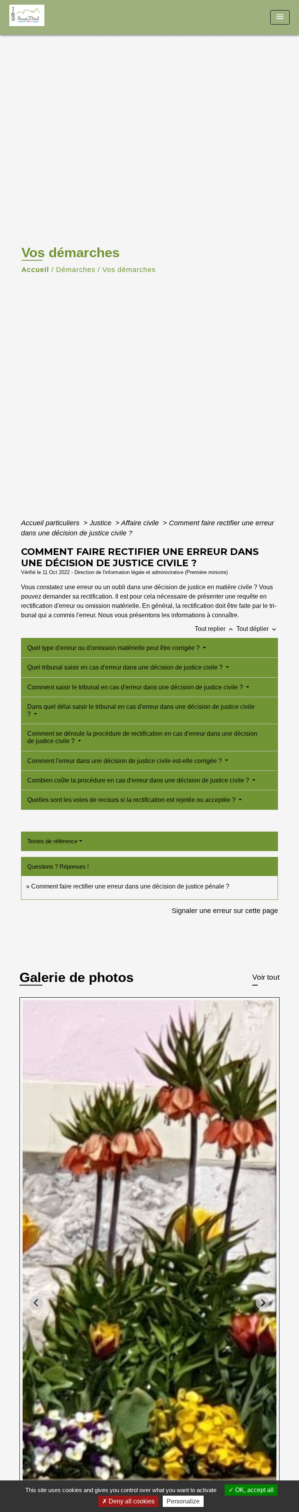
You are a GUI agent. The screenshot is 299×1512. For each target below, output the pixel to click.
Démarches (75, 270)
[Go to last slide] (36, 1303)
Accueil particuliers (51, 523)
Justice (101, 523)
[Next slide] (262, 1303)
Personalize (183, 1501)
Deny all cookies (131, 1501)
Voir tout (266, 977)
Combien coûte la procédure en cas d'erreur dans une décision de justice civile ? (139, 780)
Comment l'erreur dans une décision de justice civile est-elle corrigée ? (125, 761)
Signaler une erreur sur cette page (225, 911)
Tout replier (215, 628)
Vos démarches (129, 270)
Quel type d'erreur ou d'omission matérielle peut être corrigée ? (114, 648)
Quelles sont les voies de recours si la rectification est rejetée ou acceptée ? (132, 800)
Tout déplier (257, 628)
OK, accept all (254, 1490)
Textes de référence (52, 841)
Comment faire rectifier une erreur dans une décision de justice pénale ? (130, 886)
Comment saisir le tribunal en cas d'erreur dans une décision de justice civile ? (135, 687)
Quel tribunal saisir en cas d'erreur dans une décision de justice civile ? (125, 667)
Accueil (35, 270)
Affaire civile (141, 523)
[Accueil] (38, 17)
